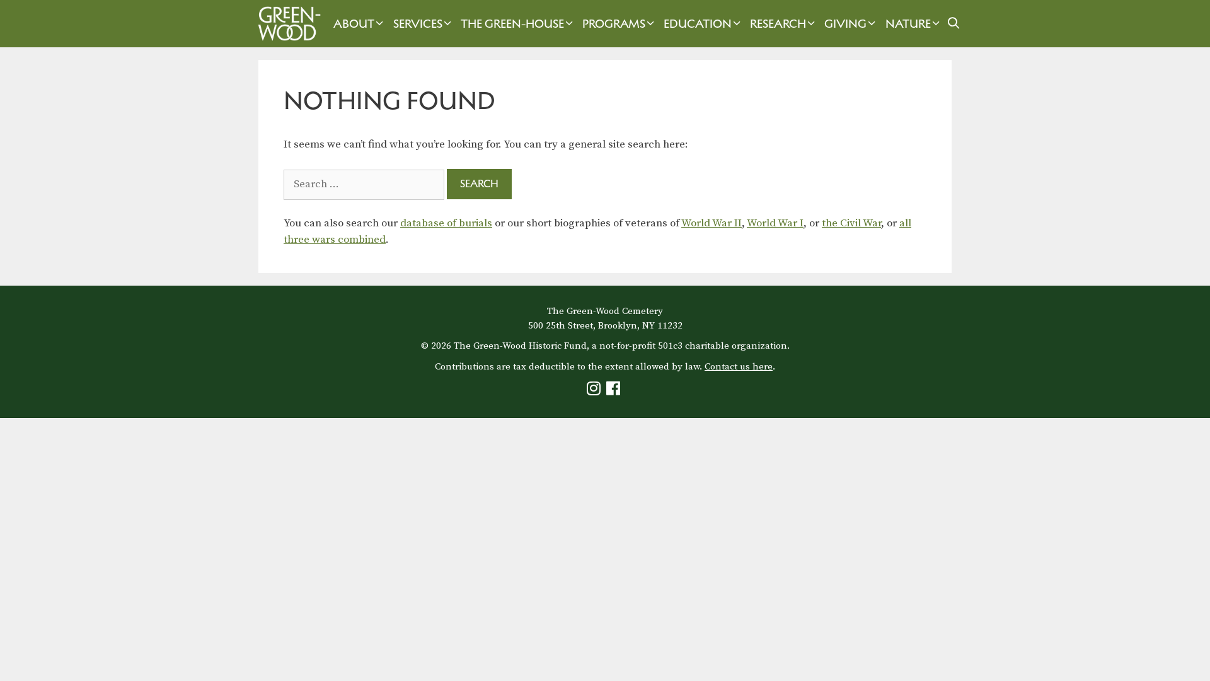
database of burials (446, 223)
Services (417, 23)
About (353, 23)
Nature (908, 23)
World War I (775, 223)
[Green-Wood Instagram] (595, 391)
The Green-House (512, 23)
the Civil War (851, 223)
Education (698, 23)
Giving (845, 23)
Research (778, 23)
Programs (613, 23)
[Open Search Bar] (954, 23)
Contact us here (739, 367)
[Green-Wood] (286, 23)
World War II (711, 223)
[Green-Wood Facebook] (614, 391)
